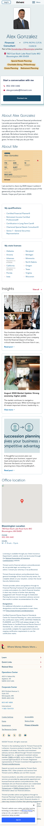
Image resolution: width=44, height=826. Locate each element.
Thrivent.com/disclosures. (11, 764)
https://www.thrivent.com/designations (20, 611)
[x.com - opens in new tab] (14, 735)
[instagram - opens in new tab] (20, 735)
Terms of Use (29, 721)
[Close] (33, 805)
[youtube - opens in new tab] (25, 735)
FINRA (10, 757)
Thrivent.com (6, 788)
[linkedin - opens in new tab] (9, 735)
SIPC (18, 757)
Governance (6, 725)
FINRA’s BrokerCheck (21, 788)
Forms (4, 721)
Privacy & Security (31, 725)
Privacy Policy (27, 811)
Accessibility (29, 717)
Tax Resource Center (9, 729)
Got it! (18, 820)
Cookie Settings (7, 717)
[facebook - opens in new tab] (4, 735)
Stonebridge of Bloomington (23, 49)
